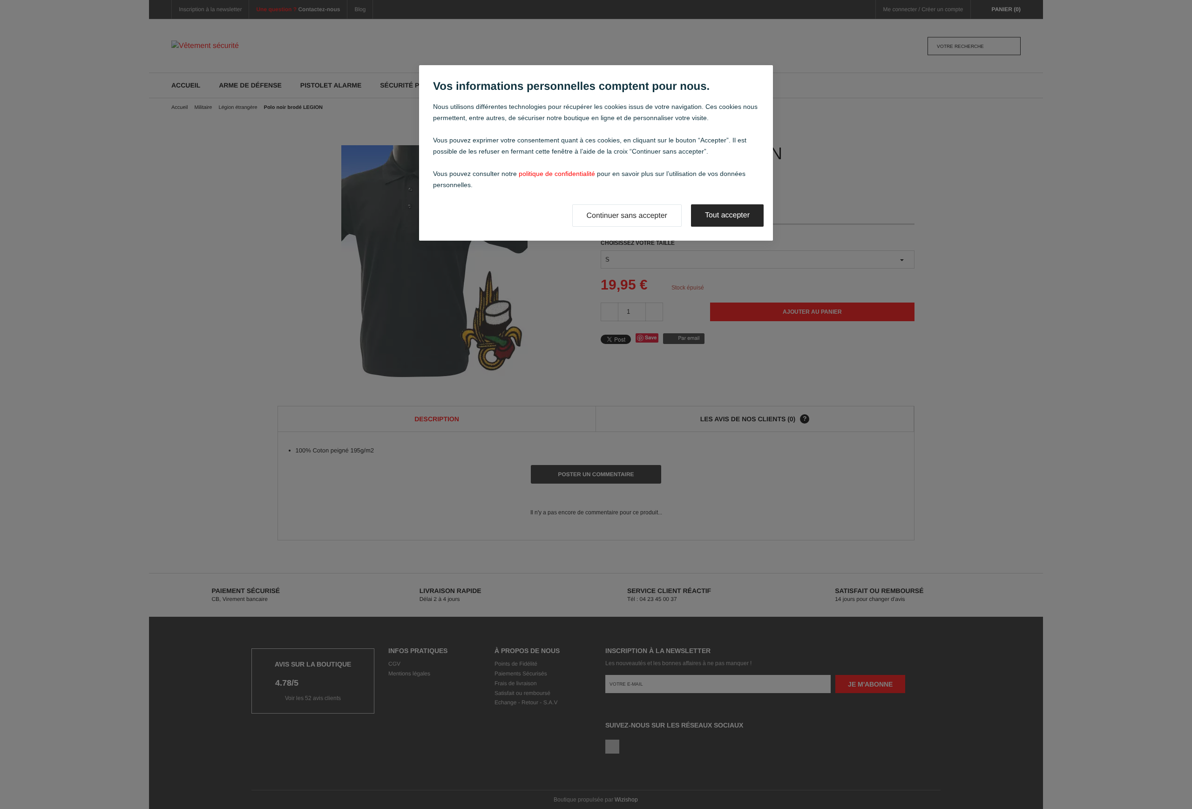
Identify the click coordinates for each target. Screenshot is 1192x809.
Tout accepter (727, 215)
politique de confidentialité (557, 173)
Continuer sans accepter (627, 216)
